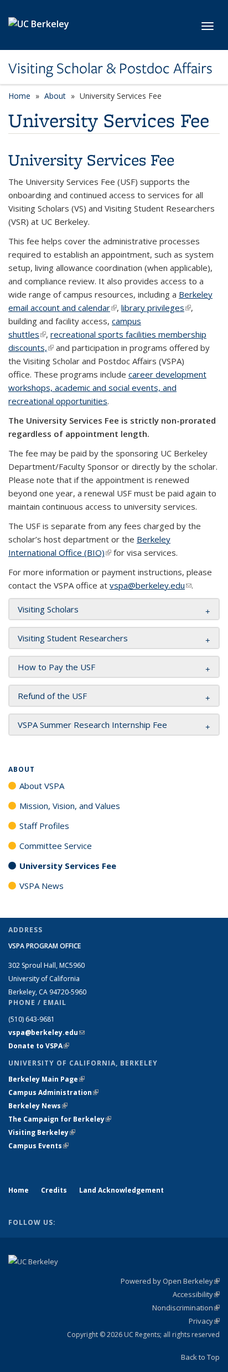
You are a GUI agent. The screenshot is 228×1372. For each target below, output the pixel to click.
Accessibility (196, 1294)
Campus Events (38, 1145)
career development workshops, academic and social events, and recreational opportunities (107, 387)
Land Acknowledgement (121, 1190)
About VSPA (41, 785)
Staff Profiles (44, 825)
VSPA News (41, 885)
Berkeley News (38, 1105)
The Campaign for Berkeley (59, 1119)
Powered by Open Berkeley (170, 1281)
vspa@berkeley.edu (150, 585)
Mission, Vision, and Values (69, 805)
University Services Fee (67, 865)
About (55, 96)
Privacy (204, 1321)
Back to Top (200, 1357)
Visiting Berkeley (41, 1132)
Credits (54, 1190)
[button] (48, 609)
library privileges (156, 307)
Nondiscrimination (186, 1308)
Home (19, 96)
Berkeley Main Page (46, 1079)
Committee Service (55, 845)
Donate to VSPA (38, 1046)
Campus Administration (53, 1092)
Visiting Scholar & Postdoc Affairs (110, 68)
